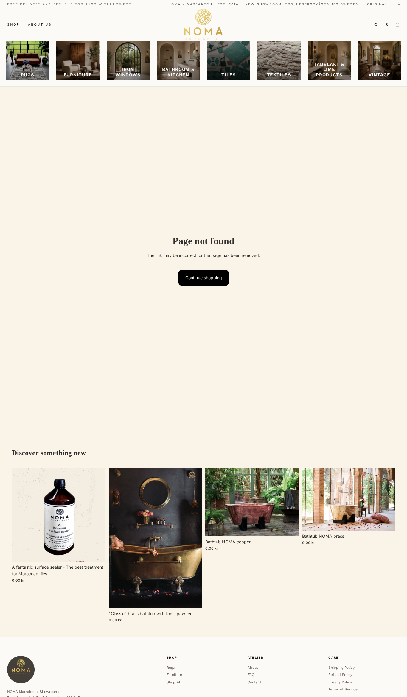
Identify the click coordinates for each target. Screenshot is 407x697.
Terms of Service (343, 689)
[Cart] (397, 24)
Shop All (174, 682)
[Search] (376, 24)
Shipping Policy (341, 667)
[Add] (96, 552)
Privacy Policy (340, 682)
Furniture (174, 675)
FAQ (251, 675)
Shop (13, 24)
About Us (40, 24)
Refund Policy (340, 675)
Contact (254, 682)
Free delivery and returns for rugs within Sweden (71, 4)
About (253, 667)
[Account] (386, 24)
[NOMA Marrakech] (203, 24)
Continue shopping (203, 277)
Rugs (171, 667)
